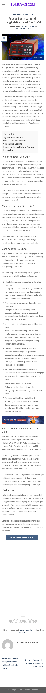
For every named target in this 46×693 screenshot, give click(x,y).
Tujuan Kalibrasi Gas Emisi (14, 137)
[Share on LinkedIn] (34, 621)
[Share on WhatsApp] (11, 621)
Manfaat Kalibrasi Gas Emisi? (14, 141)
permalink (22, 633)
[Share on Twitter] (21, 621)
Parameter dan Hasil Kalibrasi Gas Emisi (19, 147)
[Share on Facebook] (16, 621)
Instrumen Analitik (23, 14)
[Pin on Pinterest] (30, 621)
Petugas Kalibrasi (22, 29)
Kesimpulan (8, 150)
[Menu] (3, 4)
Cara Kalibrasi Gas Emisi (12, 144)
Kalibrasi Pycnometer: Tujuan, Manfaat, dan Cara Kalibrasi (34, 663)
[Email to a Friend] (25, 621)
